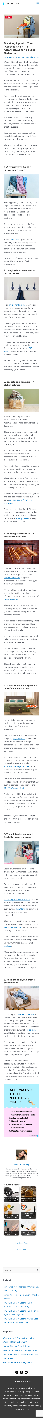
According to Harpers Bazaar (17, 899)
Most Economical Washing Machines (19, 1362)
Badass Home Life (12, 577)
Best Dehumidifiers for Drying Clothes (20, 1350)
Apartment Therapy (25, 1014)
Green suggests (11, 599)
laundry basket (22, 518)
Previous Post (21, 1243)
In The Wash (13, 3)
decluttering (21, 909)
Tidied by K (30, 1030)
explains (7, 946)
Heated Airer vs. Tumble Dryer (16, 1346)
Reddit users (15, 239)
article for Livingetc (17, 305)
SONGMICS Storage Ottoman (17, 766)
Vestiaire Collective (12, 927)
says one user (19, 738)
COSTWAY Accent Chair (14, 788)
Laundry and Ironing (30, 57)
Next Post (21, 1249)
